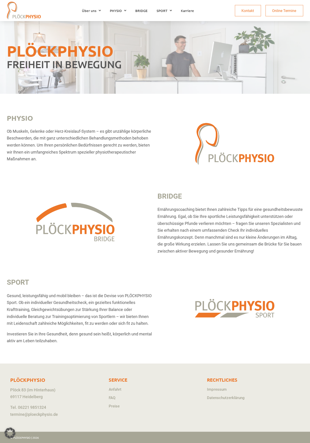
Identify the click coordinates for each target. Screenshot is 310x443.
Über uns (89, 10)
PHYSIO (116, 10)
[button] (10, 433)
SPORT (162, 10)
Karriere (187, 10)
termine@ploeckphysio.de (34, 414)
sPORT (18, 282)
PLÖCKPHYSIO (27, 380)
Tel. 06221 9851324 (28, 407)
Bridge (169, 196)
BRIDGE (141, 10)
